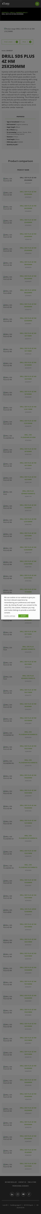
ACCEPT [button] (23, 616)
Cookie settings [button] (9, 616)
